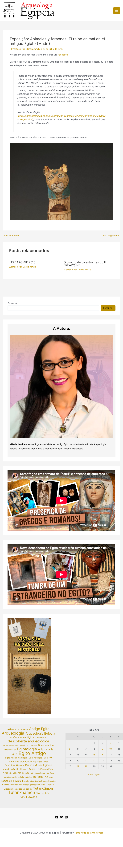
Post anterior (12, 235)
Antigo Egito (39, 729)
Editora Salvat (10, 750)
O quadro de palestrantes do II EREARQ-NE (85, 263)
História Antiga (27, 769)
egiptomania (45, 749)
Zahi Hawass (28, 797)
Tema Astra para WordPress (88, 832)
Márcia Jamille (10, 777)
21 (86, 760)
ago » (97, 774)
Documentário (46, 745)
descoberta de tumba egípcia (15, 745)
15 (94, 754)
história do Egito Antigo (13, 773)
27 (78, 766)
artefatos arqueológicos (22, 737)
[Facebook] (56, 817)
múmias (28, 777)
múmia (21, 777)
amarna (24, 729)
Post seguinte (111, 235)
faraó (46, 762)
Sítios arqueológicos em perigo (18, 789)
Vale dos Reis (43, 793)
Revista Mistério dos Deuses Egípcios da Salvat (23, 784)
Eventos (15, 49)
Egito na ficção (35, 758)
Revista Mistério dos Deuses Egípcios (39, 781)
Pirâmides (49, 777)
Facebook (63, 54)
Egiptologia (27, 749)
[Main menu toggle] (116, 10)
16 (102, 754)
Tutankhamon (21, 792)
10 (110, 749)
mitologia (29, 773)
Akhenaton (13, 729)
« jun (90, 774)
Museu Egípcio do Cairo (44, 773)
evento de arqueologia (20, 761)
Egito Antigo (32, 753)
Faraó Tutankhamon (14, 765)
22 (94, 760)
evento (48, 757)
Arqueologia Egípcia (40, 733)
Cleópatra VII (41, 737)
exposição (37, 762)
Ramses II (6, 780)
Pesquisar (13, 303)
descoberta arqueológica (28, 741)
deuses (33, 745)
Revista (17, 781)
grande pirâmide (11, 769)
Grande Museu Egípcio (38, 765)
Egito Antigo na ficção (16, 757)
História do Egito (45, 769)
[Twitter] (61, 817)
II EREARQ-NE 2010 (22, 262)
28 (86, 766)
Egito (14, 754)
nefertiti (38, 776)
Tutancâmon (43, 788)
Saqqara (50, 784)
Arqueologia (13, 733)
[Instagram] (66, 817)
